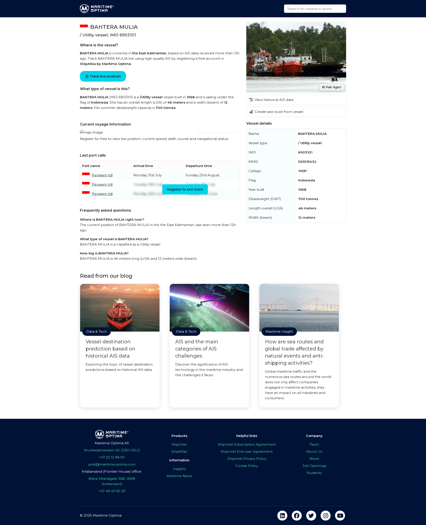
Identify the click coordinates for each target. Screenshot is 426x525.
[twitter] (311, 516)
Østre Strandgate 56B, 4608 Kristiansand (112, 481)
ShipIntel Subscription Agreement (247, 444)
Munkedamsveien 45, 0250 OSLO (112, 450)
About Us (314, 451)
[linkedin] (282, 516)
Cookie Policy (246, 466)
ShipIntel (179, 444)
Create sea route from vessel (278, 112)
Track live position (105, 76)
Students (314, 473)
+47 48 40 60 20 (112, 491)
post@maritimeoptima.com (111, 464)
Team (314, 444)
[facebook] (297, 516)
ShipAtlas (179, 451)
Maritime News (179, 476)
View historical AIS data (273, 100)
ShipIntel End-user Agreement (247, 451)
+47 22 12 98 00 (112, 457)
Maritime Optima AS (112, 443)
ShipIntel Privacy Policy (246, 458)
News (314, 458)
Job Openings (314, 466)
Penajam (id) (102, 175)
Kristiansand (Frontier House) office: (112, 471)
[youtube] (340, 516)
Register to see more (185, 189)
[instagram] (326, 516)
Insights (179, 469)
